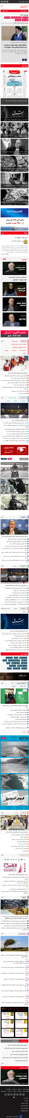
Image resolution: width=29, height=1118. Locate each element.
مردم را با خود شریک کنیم (6, 1030)
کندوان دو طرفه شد (22, 393)
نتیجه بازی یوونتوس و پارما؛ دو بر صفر (19, 631)
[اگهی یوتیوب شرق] (14, 450)
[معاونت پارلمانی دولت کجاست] (12, 1014)
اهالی (5, 1009)
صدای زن (24, 459)
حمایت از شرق (24, 1103)
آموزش (6, 350)
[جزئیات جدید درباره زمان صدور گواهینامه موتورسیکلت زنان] (14, 469)
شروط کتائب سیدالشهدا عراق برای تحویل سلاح (17, 541)
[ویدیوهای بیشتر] (4, 259)
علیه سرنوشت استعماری (19, 280)
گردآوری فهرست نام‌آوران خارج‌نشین (19, 717)
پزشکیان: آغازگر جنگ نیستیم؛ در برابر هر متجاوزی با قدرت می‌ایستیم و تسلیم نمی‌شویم (14, 152)
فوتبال (15, 608)
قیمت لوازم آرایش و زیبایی (14, 660)
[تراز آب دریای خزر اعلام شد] (14, 781)
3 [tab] (23, 103)
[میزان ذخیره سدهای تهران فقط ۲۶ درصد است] (14, 765)
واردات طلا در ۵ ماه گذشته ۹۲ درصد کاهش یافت (16, 597)
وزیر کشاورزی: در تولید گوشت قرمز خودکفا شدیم (17, 585)
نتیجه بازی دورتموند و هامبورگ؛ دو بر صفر (17, 645)
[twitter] (14, 1094)
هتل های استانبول (15, 663)
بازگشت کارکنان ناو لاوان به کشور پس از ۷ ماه (17, 434)
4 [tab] (21, 103)
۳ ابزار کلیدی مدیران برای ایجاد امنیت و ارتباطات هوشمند (14, 921)
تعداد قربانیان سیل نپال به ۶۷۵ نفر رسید (18, 544)
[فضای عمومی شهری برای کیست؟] (25, 1014)
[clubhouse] (8, 1094)
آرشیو (2, 66)
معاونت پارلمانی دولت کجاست (5, 1013)
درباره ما (26, 1100)
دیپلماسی (23, 401)
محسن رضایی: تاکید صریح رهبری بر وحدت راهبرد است (15, 438)
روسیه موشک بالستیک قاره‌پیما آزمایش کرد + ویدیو (17, 23)
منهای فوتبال (6, 608)
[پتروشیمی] (14, 229)
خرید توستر (24, 668)
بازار (23, 897)
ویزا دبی (16, 658)
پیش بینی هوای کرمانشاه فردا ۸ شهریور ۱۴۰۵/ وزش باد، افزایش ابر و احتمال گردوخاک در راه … (15, 962)
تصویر (9, 1091)
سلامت (14, 350)
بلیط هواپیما (24, 660)
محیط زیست (22, 350)
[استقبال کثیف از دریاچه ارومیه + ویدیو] (14, 749)
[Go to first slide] (3, 1077)
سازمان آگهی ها (24, 1111)
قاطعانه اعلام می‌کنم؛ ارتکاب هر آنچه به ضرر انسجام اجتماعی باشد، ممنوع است (15, 46)
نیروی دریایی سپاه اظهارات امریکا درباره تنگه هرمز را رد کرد (14, 436)
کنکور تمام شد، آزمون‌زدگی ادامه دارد (19, 835)
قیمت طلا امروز (13, 666)
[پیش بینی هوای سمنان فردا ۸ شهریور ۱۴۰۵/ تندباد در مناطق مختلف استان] (14, 943)
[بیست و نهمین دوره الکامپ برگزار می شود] (14, 865)
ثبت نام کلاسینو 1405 (22, 666)
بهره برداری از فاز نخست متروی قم (19, 391)
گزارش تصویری (24, 1068)
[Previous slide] (23, 60)
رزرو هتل (5, 660)
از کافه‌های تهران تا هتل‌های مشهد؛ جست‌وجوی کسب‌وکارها (14, 923)
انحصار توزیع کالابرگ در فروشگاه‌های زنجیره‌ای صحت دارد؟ (14, 604)
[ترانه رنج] (14, 320)
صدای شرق (3, 1091)
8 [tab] (14, 103)
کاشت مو (9, 668)
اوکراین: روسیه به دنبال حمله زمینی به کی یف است (16, 546)
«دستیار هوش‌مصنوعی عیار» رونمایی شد (18, 889)
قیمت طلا (7, 18)
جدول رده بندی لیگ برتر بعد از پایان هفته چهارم (16, 650)
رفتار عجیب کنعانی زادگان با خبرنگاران (19, 643)
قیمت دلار (25, 18)
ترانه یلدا (21, 1017)
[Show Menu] (2, 5)
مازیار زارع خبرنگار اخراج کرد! (20, 636)
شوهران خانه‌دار (23, 837)
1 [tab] (27, 103)
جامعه (23, 341)
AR (4, 2)
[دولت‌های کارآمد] (25, 1021)
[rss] (23, 1094)
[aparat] (11, 1094)
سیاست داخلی (12, 398)
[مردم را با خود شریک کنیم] (12, 1030)
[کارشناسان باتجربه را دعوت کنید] (25, 1030)
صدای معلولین (22, 675)
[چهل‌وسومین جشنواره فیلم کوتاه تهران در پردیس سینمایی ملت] (14, 696)
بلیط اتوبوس (24, 663)
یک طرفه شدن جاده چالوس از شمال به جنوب (17, 382)
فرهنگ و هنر (21, 683)
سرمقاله (26, 233)
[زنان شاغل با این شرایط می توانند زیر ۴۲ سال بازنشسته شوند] (14, 486)
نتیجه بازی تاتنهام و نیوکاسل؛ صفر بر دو (18, 647)
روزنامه (24, 353)
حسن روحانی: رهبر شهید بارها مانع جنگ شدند (16, 431)
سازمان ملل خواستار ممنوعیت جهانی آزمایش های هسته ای (14, 536)
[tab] (23, 341)
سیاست (22, 398)
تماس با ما (26, 1098)
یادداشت (24, 1009)
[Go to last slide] (2, 86)
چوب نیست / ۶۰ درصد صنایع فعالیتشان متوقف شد (15, 600)
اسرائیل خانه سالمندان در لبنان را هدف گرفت (17, 539)
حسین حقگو (6, 1033)
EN (7, 2)
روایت (14, 1091)
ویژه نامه (24, 1010)
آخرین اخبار (23, 1041)
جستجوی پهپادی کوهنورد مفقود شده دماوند (18, 373)
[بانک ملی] (14, 221)
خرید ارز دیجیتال (23, 658)
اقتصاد (23, 566)
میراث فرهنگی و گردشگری (19, 347)
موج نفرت (25, 851)
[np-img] (14, 86)
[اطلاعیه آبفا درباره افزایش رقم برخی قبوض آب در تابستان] (14, 798)
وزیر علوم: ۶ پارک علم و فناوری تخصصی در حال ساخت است (14, 380)
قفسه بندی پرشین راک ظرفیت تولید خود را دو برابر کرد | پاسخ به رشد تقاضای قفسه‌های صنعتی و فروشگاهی (15, 917)
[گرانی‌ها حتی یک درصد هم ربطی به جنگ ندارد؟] (14, 822)
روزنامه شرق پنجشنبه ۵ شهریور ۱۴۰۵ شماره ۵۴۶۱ (16, 101)
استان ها (22, 934)
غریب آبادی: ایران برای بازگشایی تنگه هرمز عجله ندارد (15, 423)
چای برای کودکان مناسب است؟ (20, 385)
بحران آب (24, 738)
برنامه (17, 1009)
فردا (23, 813)
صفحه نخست (25, 1089)
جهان (15, 401)
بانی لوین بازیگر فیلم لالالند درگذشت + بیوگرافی (16, 728)
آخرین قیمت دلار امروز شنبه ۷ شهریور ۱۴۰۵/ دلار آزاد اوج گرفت (14, 203)
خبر (9, 459)
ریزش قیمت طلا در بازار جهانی (20, 590)
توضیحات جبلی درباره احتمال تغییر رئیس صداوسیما (15, 721)
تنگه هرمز (17, 20)
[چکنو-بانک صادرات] (14, 212)
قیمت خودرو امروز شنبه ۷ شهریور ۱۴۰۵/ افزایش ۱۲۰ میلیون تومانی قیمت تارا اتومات (16, 186)
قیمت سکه (25, 20)
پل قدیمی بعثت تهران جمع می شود (19, 378)
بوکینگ (8, 663)
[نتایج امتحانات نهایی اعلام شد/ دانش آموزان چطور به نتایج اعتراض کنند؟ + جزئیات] (14, 130)
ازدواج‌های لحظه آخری (22, 842)
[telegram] (17, 1094)
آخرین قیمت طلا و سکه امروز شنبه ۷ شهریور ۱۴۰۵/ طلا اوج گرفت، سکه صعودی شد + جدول (15, 169)
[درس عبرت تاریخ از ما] (25, 242)
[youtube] (5, 1094)
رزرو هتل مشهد (9, 658)
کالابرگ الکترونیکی (16, 18)
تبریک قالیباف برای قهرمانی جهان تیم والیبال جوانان (16, 429)
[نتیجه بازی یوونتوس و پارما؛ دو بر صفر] (14, 621)
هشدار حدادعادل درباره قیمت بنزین (20, 420)
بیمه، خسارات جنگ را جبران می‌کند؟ (19, 846)
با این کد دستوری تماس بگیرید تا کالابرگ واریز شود (16, 602)
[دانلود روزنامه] (2, 101)
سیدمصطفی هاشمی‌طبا (17, 241)
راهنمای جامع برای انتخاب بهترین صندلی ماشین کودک (15, 925)
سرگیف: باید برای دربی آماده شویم (19, 638)
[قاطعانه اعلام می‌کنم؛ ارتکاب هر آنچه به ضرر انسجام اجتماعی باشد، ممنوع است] (14, 33)
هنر (12, 683)
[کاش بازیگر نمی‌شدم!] (14, 289)
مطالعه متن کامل (5, 254)
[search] (2, 1)
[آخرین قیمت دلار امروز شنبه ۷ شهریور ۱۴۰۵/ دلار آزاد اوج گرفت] (14, 197)
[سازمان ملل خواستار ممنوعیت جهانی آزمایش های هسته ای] (14, 527)
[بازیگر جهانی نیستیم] (14, 304)
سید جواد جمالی (19, 1022)
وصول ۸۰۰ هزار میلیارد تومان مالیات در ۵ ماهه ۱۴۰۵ (16, 588)
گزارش (3, 459)
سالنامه (11, 1009)
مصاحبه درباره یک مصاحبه (21, 848)
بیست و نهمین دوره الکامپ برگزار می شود (18, 874)
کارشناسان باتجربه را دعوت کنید (19, 1031)
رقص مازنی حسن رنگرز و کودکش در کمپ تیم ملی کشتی (14, 634)
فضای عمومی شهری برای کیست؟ (20, 1014)
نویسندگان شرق (24, 1108)
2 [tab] (25, 103)
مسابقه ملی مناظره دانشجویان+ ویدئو (18, 710)
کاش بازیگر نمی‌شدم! (22, 1083)
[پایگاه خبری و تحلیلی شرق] (24, 6)
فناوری (23, 855)
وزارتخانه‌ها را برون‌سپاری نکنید (6, 1022)
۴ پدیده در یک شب (22, 844)
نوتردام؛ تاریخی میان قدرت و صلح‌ (19, 839)
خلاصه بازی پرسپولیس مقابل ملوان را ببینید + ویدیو (15, 120)
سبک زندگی (23, 686)
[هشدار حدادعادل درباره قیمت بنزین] (14, 410)
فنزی (18, 1010)
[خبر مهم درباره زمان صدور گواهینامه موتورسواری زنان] (14, 502)
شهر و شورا (14, 341)
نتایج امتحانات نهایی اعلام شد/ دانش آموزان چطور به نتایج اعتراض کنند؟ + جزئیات (15, 135)
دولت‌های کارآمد (19, 1021)
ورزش (23, 608)
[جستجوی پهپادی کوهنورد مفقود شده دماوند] (14, 363)
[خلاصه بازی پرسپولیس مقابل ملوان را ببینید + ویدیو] (14, 113)
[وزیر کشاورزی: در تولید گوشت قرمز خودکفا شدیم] (14, 576)
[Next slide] (26, 60)
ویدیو (24, 259)
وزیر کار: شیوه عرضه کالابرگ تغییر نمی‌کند (18, 595)
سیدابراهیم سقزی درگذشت (21, 719)
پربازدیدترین (14, 1041)
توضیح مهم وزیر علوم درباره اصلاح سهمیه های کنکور (15, 376)
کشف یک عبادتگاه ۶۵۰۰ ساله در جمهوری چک (17, 715)
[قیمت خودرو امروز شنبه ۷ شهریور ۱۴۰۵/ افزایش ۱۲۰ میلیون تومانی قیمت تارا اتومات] (14, 180)
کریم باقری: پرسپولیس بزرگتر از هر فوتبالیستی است (16, 640)
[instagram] (20, 1094)
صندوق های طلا (16, 668)
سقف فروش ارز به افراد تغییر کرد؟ (19, 593)
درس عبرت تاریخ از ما (21, 237)
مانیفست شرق (24, 1106)
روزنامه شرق (24, 11)
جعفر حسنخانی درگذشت (21, 712)
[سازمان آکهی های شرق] (14, 333)
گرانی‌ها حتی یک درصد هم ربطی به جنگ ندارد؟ (17, 832)
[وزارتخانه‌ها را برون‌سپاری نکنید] (12, 1021)
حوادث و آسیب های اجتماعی (18, 344)
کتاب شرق (5, 11)
